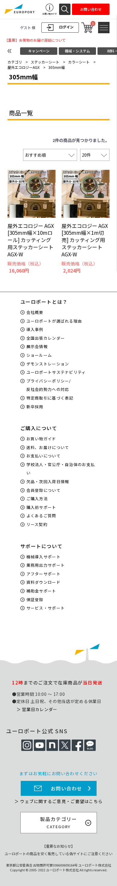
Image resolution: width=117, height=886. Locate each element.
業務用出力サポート (45, 565)
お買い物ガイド (41, 439)
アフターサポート (43, 574)
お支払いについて (43, 456)
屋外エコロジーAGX (24, 67)
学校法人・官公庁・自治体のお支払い (60, 469)
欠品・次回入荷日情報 (47, 481)
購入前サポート (41, 507)
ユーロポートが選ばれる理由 (54, 321)
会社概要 (35, 312)
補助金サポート (41, 591)
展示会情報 (37, 346)
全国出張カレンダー (45, 338)
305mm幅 (56, 67)
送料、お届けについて (47, 447)
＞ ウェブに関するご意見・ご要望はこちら (58, 801)
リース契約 (37, 524)
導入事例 (35, 329)
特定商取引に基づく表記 (50, 398)
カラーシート (79, 61)
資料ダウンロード (43, 582)
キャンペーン (39, 50)
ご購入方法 (37, 498)
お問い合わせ (66, 788)
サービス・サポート (45, 608)
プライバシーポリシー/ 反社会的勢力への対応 (48, 385)
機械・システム (77, 50)
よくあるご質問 (41, 515)
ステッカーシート (45, 61)
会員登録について (43, 490)
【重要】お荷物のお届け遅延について (35, 40)
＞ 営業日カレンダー (36, 709)
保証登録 (35, 599)
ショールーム (39, 355)
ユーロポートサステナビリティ (56, 372)
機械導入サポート (43, 557)
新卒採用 (35, 406)
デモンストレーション (47, 364)
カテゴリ (15, 61)
